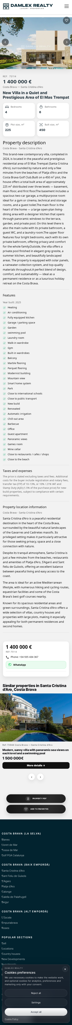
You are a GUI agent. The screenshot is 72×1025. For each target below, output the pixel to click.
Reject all (36, 993)
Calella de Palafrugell (14, 897)
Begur (5, 902)
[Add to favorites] (66, 20)
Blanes (6, 839)
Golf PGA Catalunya (13, 855)
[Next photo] (66, 42)
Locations (7, 948)
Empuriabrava (10, 922)
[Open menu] (66, 6)
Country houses (11, 953)
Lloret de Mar (9, 844)
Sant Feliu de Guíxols (14, 876)
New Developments (13, 959)
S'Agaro (6, 881)
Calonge (7, 891)
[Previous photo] (5, 42)
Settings (36, 1002)
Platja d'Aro (8, 886)
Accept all (36, 1012)
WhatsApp (19, 664)
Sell (4, 943)
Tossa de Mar (10, 850)
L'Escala (6, 917)
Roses (5, 928)
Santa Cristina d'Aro (13, 870)
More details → (36, 765)
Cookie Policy (11, 1019)
